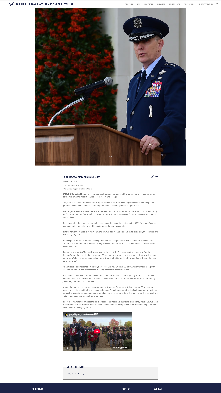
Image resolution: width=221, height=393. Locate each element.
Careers (126, 389)
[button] (3, 4)
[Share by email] (156, 176)
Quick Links (37, 389)
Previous (42, 87)
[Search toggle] (217, 4)
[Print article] (152, 176)
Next (178, 87)
